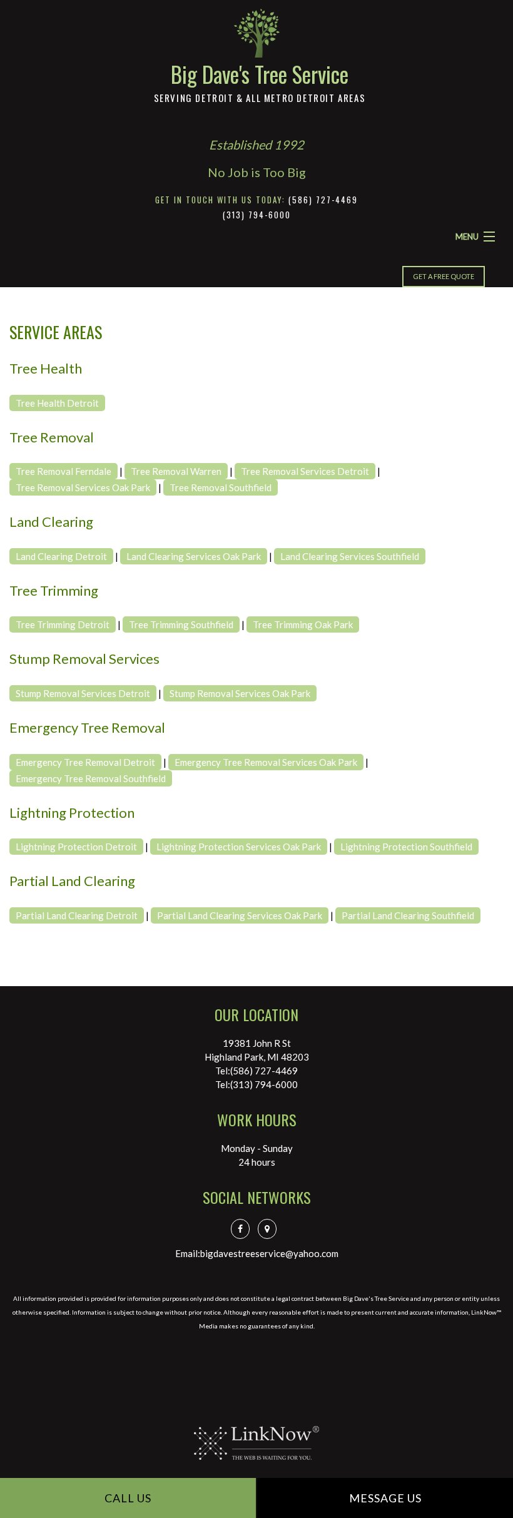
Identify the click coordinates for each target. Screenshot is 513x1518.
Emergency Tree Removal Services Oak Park (266, 762)
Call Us (127, 1498)
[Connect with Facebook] (243, 1228)
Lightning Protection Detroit (76, 846)
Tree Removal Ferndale (63, 471)
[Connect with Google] (270, 1228)
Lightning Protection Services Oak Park (238, 846)
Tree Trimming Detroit (62, 624)
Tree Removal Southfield (221, 487)
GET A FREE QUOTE (443, 276)
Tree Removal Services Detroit (305, 471)
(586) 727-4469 (323, 199)
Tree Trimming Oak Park (303, 624)
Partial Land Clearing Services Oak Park (239, 915)
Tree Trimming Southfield (181, 624)
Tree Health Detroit (57, 403)
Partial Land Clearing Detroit (77, 915)
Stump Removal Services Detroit (83, 693)
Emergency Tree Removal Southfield (91, 778)
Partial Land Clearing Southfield (408, 915)
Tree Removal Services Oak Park (83, 487)
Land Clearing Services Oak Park (193, 556)
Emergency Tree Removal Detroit (85, 762)
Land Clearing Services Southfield (349, 556)
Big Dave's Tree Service (259, 74)
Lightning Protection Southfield (406, 846)
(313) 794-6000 (257, 214)
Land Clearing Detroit (61, 556)
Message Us (385, 1498)
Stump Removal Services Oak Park (240, 693)
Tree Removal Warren (176, 471)
